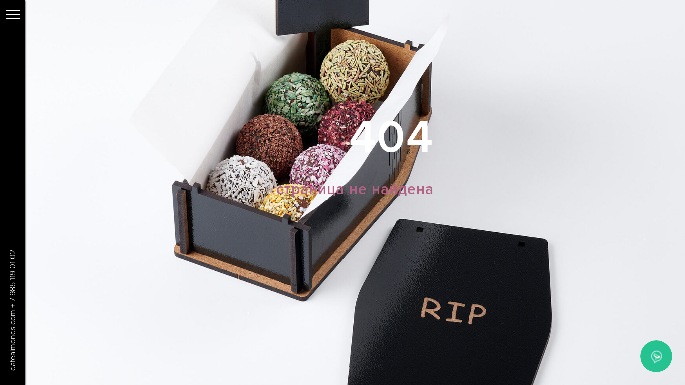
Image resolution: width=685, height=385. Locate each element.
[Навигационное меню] (13, 15)
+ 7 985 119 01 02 (13, 279)
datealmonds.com (13, 340)
